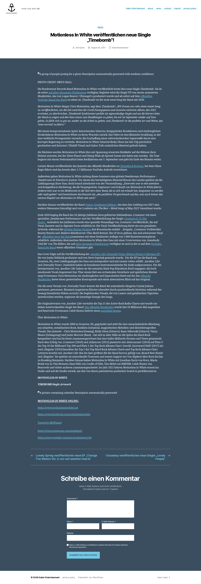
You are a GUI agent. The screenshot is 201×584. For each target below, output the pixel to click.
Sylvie (81, 47)
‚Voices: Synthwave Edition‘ (100, 204)
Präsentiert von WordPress (90, 577)
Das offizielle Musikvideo (99, 307)
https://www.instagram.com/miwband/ (60, 431)
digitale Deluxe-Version (77, 229)
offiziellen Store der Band (57, 236)
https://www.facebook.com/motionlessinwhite (64, 414)
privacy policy (190, 8)
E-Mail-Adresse (109, 522)
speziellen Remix (111, 310)
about (150, 8)
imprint (177, 8)
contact (167, 8)
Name (70, 522)
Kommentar (72, 499)
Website (70, 533)
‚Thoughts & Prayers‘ (132, 166)
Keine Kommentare (120, 47)
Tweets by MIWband (50, 422)
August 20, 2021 (98, 47)
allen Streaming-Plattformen (92, 244)
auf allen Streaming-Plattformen (67, 92)
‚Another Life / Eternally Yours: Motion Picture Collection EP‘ (125, 254)
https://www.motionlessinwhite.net (58, 407)
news (158, 8)
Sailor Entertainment (135, 8)
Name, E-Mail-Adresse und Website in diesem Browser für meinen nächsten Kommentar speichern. (98, 546)
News (100, 27)
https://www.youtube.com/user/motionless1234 (65, 437)
